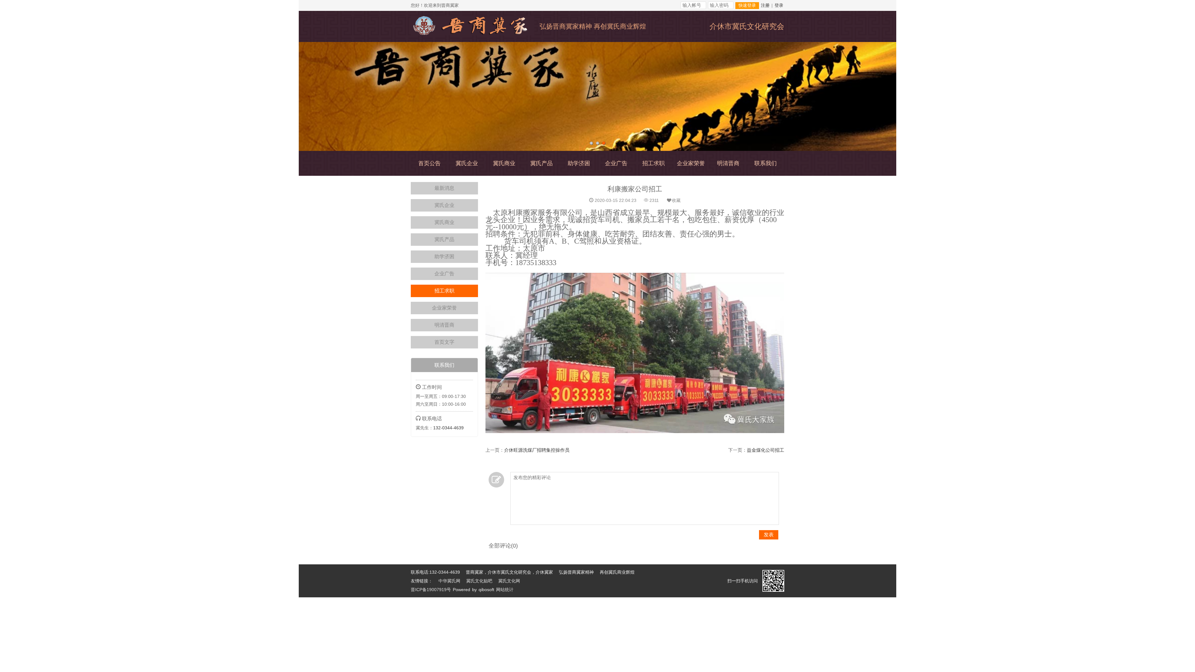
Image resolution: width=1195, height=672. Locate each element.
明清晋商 (728, 163)
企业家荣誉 (691, 163)
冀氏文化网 (509, 580)
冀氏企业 (467, 163)
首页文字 (444, 342)
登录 (779, 5)
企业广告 (616, 163)
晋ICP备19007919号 (431, 589)
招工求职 (653, 163)
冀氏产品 (541, 163)
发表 (769, 534)
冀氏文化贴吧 (479, 580)
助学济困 (579, 163)
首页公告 (429, 163)
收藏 (676, 200)
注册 (765, 5)
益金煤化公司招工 (765, 450)
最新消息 (444, 188)
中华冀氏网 (449, 580)
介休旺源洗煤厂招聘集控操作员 (536, 450)
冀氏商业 (504, 163)
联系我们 (765, 163)
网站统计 (504, 589)
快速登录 (747, 5)
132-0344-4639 (448, 427)
